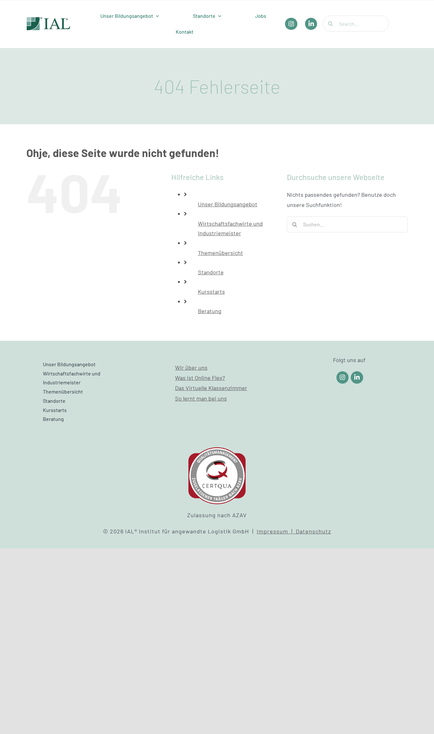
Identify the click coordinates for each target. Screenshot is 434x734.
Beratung (209, 310)
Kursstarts (211, 291)
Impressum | (276, 531)
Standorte (211, 272)
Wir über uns (191, 367)
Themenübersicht (220, 252)
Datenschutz (313, 531)
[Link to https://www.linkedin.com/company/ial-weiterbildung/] (357, 377)
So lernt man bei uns (201, 398)
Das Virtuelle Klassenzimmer (211, 387)
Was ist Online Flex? (200, 377)
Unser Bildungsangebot (227, 204)
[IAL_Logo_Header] (48, 20)
